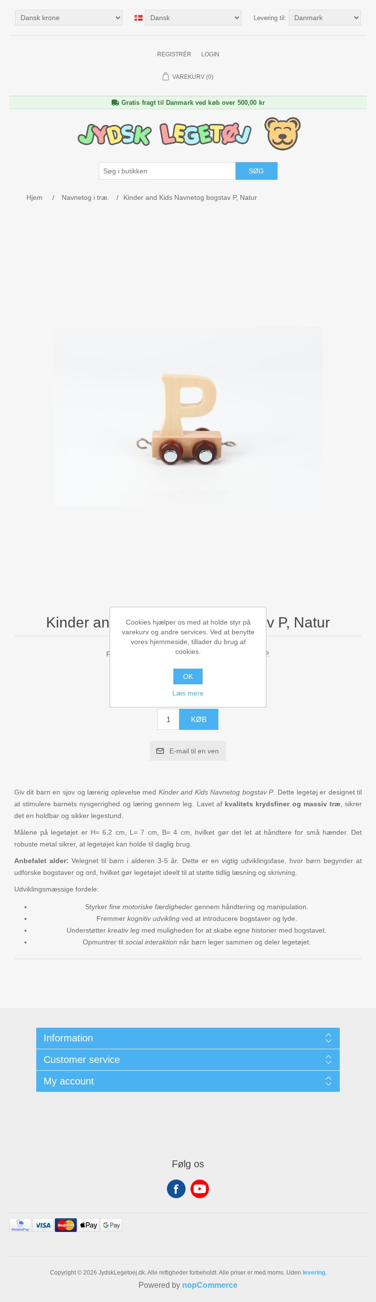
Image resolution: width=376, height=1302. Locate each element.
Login (210, 54)
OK (188, 676)
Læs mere (188, 693)
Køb (199, 719)
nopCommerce (209, 1285)
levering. (315, 1272)
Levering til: (270, 18)
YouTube (199, 1189)
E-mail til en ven (194, 751)
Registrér (174, 54)
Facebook (176, 1189)
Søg (256, 171)
